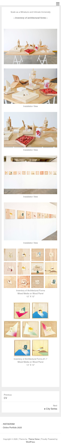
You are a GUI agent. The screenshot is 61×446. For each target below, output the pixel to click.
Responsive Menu (57, 3)
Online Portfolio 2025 (12, 427)
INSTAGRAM (9, 423)
